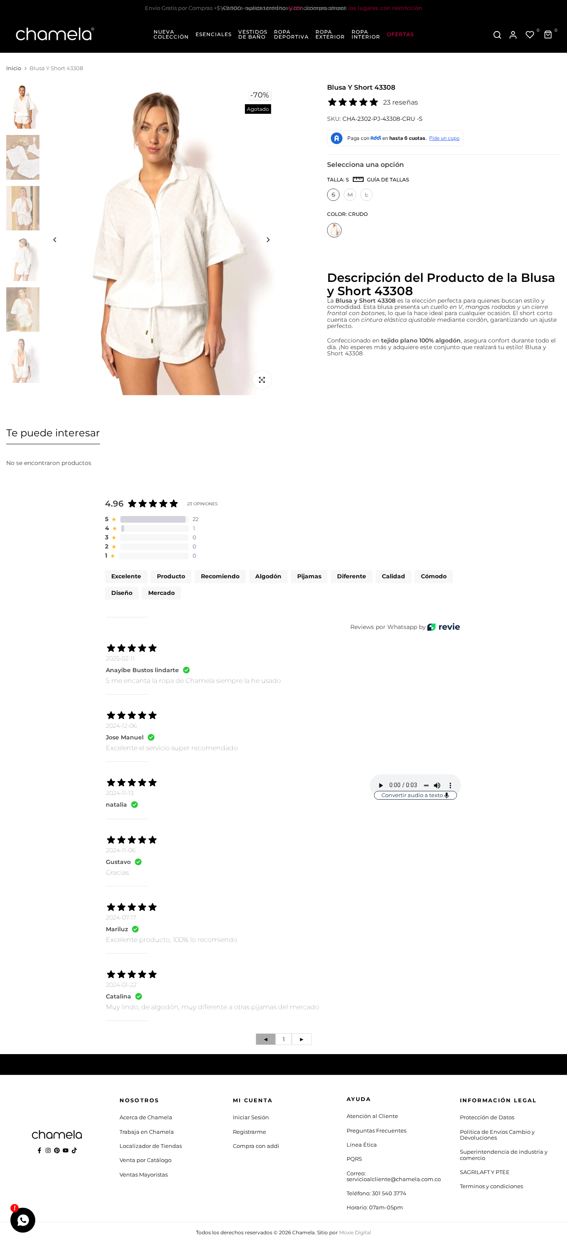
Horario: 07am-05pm (375, 1207)
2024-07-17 (121, 917)
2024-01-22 (121, 985)
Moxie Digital (355, 1232)
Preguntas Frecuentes (376, 1130)
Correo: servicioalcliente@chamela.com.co (394, 1176)
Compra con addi (256, 1146)
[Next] (261, 239)
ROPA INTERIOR (366, 34)
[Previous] (61, 239)
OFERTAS (400, 34)
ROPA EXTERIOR (330, 34)
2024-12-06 (121, 725)
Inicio (13, 68)
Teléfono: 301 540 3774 (376, 1193)
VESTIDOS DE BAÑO (252, 34)
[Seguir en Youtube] (65, 1150)
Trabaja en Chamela (147, 1131)
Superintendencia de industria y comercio (503, 1154)
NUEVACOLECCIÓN (171, 34)
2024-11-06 (120, 850)
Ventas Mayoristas (144, 1174)
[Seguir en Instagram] (48, 1150)
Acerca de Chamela (146, 1117)
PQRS (354, 1158)
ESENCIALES (214, 34)
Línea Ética (362, 1144)
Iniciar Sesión (251, 1117)
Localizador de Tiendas (151, 1146)
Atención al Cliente (372, 1116)
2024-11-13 (120, 793)
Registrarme (249, 1131)
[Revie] (443, 627)
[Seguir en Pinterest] (57, 1150)
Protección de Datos (487, 1117)
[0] (530, 34)
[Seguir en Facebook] (39, 1150)
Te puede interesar (53, 433)
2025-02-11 (120, 658)
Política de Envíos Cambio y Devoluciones (497, 1134)
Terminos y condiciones (491, 1186)
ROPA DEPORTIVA (291, 34)
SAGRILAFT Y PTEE (485, 1172)
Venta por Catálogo (145, 1160)
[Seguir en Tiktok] (74, 1150)
